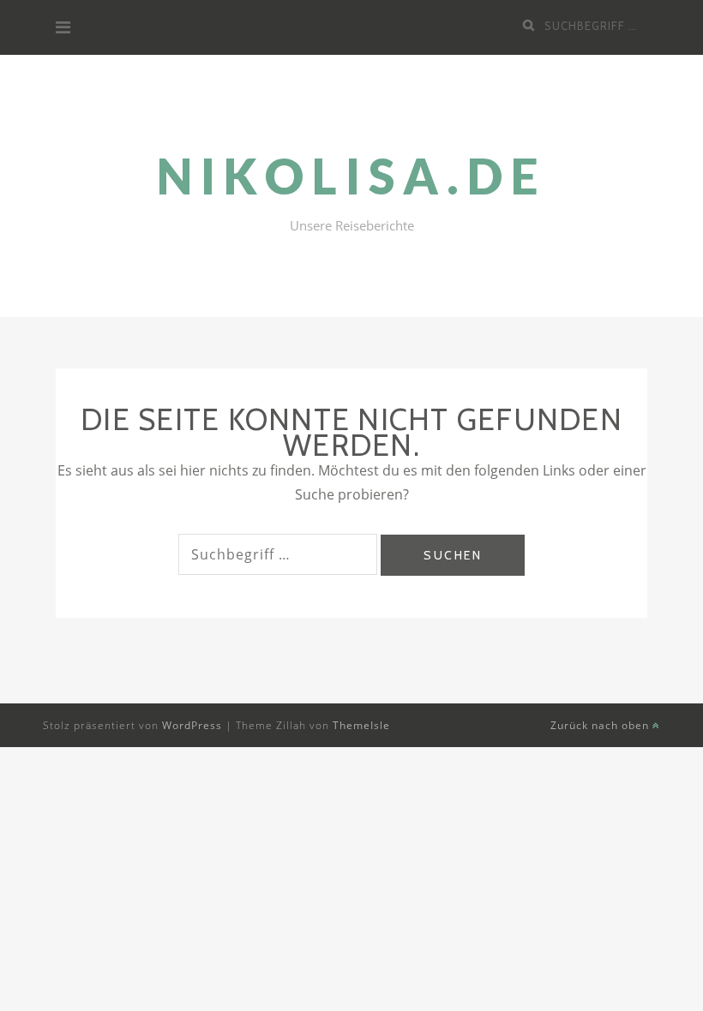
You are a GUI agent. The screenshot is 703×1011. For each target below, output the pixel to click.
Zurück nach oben (601, 725)
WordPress (192, 725)
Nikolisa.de (352, 176)
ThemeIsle (361, 725)
